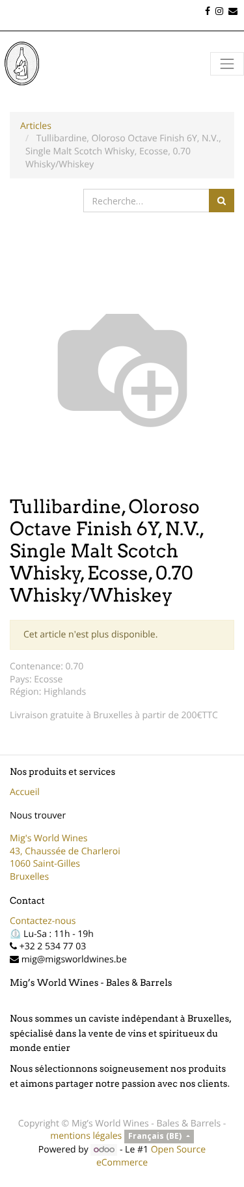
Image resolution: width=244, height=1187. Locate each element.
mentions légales (86, 1136)
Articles (35, 126)
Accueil (25, 792)
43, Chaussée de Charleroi (65, 851)
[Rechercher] (221, 200)
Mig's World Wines (49, 838)
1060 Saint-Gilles (45, 864)
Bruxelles (29, 877)
